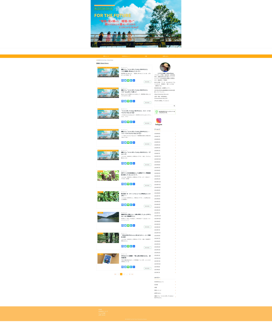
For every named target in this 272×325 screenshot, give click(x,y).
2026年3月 (157, 147)
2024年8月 (157, 193)
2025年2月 (157, 179)
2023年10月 (157, 218)
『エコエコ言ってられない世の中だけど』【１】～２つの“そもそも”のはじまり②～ (136, 111)
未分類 (100, 192)
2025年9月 (157, 162)
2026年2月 (157, 150)
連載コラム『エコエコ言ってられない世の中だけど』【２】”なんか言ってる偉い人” (134, 91)
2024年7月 (157, 196)
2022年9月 (157, 235)
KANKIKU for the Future (136, 51)
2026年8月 (157, 133)
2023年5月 (157, 224)
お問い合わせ (102, 315)
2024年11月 (157, 184)
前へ (115, 274)
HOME (100, 309)
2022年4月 (157, 247)
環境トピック (106, 56)
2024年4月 (157, 204)
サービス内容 (102, 313)
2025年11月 (157, 156)
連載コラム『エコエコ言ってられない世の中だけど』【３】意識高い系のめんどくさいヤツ (134, 70)
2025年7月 (157, 167)
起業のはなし (166, 56)
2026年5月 (157, 142)
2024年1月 (157, 213)
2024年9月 (157, 190)
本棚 (146, 56)
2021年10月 (157, 264)
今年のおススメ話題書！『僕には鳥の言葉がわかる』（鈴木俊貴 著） (136, 256)
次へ (132, 274)
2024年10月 (157, 187)
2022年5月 (157, 244)
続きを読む (147, 81)
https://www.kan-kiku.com (161, 94)
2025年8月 (157, 164)
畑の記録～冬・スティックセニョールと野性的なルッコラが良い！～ (136, 194)
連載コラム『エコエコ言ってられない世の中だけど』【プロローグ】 (136, 153)
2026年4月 (157, 145)
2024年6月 (157, 198)
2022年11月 (157, 232)
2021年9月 (157, 266)
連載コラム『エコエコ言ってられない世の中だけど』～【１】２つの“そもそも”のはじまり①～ (135, 132)
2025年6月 (157, 170)
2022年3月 (157, 249)
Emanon (145, 319)
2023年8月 (157, 221)
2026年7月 (157, 136)
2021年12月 (157, 258)
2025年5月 (157, 173)
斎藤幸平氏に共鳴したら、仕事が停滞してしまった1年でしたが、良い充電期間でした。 (136, 215)
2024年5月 (157, 201)
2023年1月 (157, 230)
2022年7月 (157, 238)
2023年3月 (157, 227)
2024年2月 (157, 210)
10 (129, 274)
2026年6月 (157, 139)
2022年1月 (157, 255)
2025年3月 (157, 176)
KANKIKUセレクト (126, 56)
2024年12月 (157, 181)
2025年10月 (157, 159)
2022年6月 (157, 241)
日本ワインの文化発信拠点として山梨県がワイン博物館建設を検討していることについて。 (136, 174)
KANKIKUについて (103, 311)
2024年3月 (157, 207)
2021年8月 (157, 269)
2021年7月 (157, 272)
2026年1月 (157, 153)
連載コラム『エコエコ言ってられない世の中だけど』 (108, 67)
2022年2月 (157, 252)
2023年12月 (157, 215)
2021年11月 (157, 261)
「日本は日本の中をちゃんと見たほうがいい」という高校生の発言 (136, 236)
